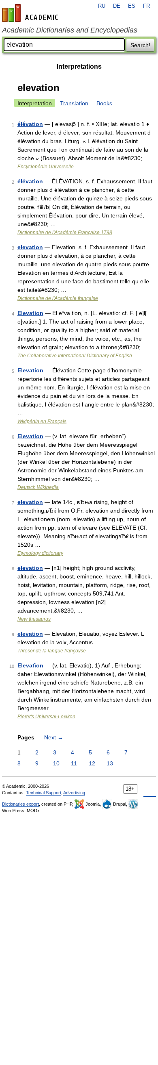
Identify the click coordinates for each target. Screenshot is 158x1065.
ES (131, 6)
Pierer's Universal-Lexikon (46, 716)
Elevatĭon (30, 665)
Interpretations (79, 66)
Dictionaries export (20, 804)
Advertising (74, 792)
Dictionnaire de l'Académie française (57, 298)
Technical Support (43, 792)
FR (146, 6)
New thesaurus (34, 619)
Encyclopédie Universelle (45, 167)
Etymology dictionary (40, 553)
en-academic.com (31, 13)
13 (110, 763)
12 (92, 763)
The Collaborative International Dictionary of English (74, 356)
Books (104, 103)
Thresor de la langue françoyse (51, 651)
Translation (74, 103)
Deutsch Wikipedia (38, 487)
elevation (30, 247)
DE (116, 6)
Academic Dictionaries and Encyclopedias (69, 30)
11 (74, 763)
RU (101, 6)
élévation (30, 124)
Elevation (30, 313)
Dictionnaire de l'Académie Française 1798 (64, 232)
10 (56, 763)
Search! (140, 45)
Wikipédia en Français (41, 421)
